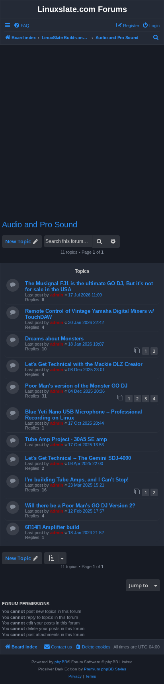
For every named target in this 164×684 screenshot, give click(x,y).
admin (56, 294)
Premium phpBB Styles (105, 669)
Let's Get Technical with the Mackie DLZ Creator (84, 364)
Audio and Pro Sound (39, 224)
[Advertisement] (82, 128)
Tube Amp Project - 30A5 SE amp (66, 439)
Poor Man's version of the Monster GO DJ (76, 386)
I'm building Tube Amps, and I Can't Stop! (77, 480)
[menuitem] (21, 25)
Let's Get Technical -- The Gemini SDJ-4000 (78, 458)
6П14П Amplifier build (52, 527)
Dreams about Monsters (54, 339)
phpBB (61, 662)
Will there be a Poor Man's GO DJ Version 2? (80, 506)
